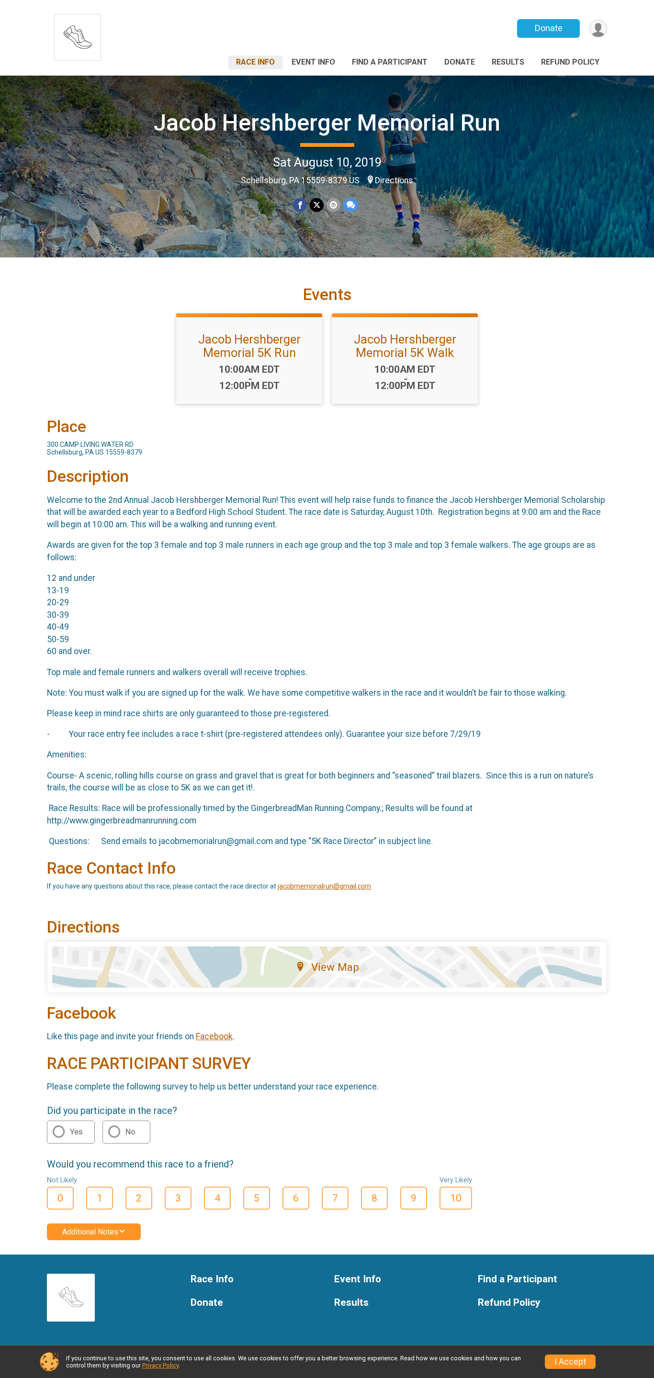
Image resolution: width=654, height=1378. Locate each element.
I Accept (570, 1362)
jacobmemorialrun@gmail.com (324, 886)
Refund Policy (570, 62)
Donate (549, 28)
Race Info (255, 62)
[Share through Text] (350, 205)
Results (508, 62)
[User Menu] (598, 28)
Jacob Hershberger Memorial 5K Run (249, 346)
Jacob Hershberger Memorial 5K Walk (405, 346)
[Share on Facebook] (300, 205)
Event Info (313, 62)
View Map (335, 967)
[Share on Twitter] (317, 205)
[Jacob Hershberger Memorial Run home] (77, 35)
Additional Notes (90, 1231)
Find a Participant (390, 62)
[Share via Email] (333, 205)
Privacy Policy (160, 1365)
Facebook (214, 1036)
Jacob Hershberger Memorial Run (327, 122)
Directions (394, 180)
